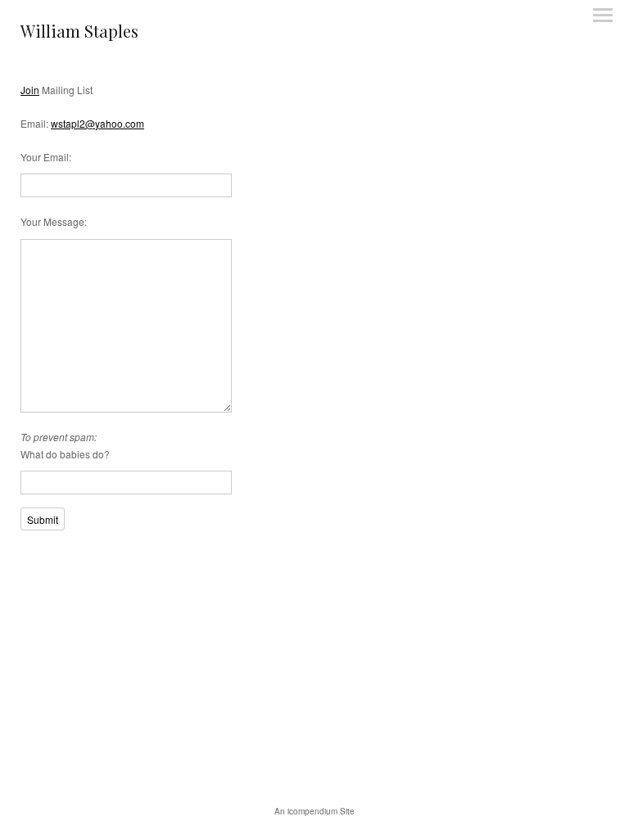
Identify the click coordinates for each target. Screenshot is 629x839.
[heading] (79, 33)
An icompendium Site (314, 811)
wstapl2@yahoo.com (97, 123)
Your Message (52, 221)
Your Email (44, 157)
